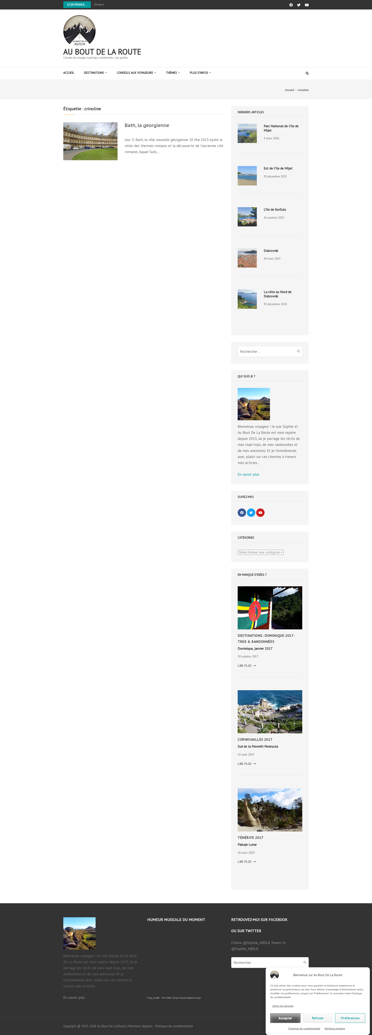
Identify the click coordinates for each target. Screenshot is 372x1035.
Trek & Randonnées (256, 641)
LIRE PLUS (247, 666)
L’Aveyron (100, 4)
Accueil (68, 73)
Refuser (318, 1018)
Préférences (350, 1018)
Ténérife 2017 (251, 837)
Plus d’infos (199, 73)
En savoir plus (248, 474)
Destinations (94, 73)
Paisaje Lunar (247, 844)
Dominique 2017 (279, 635)
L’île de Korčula (275, 209)
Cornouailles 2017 (255, 739)
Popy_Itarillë (153, 998)
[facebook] (242, 512)
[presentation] (247, 133)
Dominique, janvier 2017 (255, 648)
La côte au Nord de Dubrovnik (277, 294)
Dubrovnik (271, 250)
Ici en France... (77, 4)
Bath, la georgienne (147, 125)
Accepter (285, 1018)
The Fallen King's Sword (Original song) (181, 998)
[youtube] (260, 512)
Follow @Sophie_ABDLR (250, 942)
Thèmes (171, 73)
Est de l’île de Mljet (278, 168)
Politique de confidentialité (304, 1028)
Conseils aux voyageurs (135, 73)
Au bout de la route (102, 52)
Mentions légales (335, 1028)
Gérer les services (282, 1005)
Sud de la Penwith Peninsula (258, 746)
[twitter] (251, 512)
